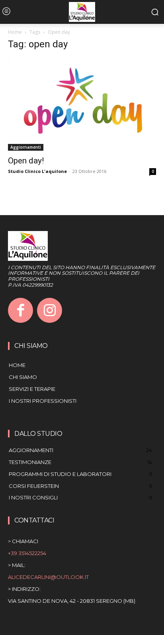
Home (15, 32)
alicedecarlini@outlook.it (48, 577)
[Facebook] (20, 310)
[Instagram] (49, 310)
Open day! (26, 160)
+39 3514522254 (27, 553)
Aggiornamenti (25, 147)
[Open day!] (82, 104)
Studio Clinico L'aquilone (37, 171)
